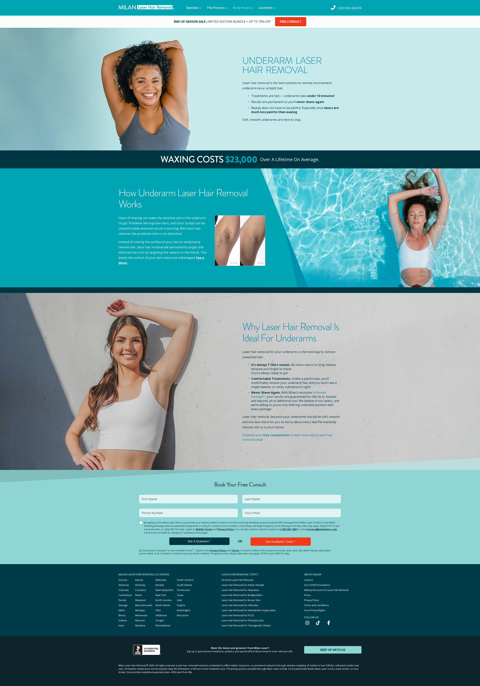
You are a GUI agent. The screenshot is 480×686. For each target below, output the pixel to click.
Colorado (123, 590)
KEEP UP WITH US (332, 650)
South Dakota (184, 585)
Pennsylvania (162, 625)
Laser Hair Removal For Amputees (240, 590)
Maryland (140, 600)
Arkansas (123, 585)
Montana (140, 625)
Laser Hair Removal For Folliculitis (240, 605)
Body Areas (241, 8)
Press (307, 595)
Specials (192, 8)
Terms (235, 550)
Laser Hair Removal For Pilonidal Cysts (243, 620)
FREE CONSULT (291, 22)
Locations (265, 8)
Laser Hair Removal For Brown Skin (241, 600)
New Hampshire (164, 590)
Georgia (123, 605)
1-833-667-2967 (288, 529)
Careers (308, 580)
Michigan (140, 610)
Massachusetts (143, 605)
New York (160, 595)
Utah (179, 600)
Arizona (122, 580)
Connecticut (125, 595)
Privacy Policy (226, 529)
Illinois (122, 615)
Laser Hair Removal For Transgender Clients (246, 625)
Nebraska (160, 580)
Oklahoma (161, 615)
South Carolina (185, 580)
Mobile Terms (204, 529)
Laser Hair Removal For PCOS (238, 615)
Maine (138, 595)
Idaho (121, 610)
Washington (183, 610)
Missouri (140, 620)
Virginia (181, 605)
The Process (216, 8)
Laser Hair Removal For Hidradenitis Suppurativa (248, 610)
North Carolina (163, 600)
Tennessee (183, 590)
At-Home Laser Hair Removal (237, 580)
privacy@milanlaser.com (322, 529)
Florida (122, 600)
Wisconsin (182, 615)
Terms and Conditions (316, 605)
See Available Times (281, 542)
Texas (180, 595)
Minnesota (141, 615)
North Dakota (162, 605)
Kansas (139, 580)
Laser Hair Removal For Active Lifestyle (243, 585)
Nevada (159, 585)
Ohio (158, 610)
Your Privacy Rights (314, 610)
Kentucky (140, 585)
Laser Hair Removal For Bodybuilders (242, 595)
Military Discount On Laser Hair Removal (326, 590)
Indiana (122, 620)
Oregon (159, 620)
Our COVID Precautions (317, 585)
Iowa (121, 625)
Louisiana (140, 590)
